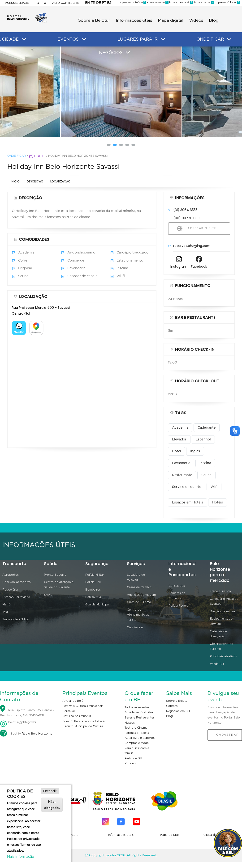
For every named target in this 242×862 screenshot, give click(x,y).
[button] (109, 145)
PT (104, 2)
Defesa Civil (93, 597)
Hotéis (217, 502)
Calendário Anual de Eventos (224, 601)
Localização (60, 181)
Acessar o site (201, 228)
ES (109, 2)
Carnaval (68, 711)
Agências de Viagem (141, 594)
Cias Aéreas (135, 627)
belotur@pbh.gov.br (21, 722)
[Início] (27, 14)
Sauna (206, 475)
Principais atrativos (223, 656)
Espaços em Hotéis (187, 502)
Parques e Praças (137, 732)
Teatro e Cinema (136, 727)
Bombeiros (93, 589)
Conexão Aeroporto (16, 582)
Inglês (195, 451)
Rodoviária (10, 589)
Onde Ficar (16, 155)
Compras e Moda (137, 743)
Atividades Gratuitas (139, 712)
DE (98, 2)
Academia (180, 427)
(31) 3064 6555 (185, 209)
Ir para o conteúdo (132, 2)
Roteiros (131, 763)
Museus (130, 722)
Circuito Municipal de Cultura (82, 726)
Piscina (205, 463)
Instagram (178, 266)
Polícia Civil (93, 582)
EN (87, 2)
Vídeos (196, 20)
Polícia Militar (94, 574)
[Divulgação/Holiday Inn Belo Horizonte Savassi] (18, 91)
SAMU (48, 594)
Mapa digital (170, 20)
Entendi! (50, 791)
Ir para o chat (203, 2)
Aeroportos (10, 574)
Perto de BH (133, 758)
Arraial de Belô (72, 700)
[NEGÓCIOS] (127, 52)
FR (93, 2)
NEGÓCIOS (111, 53)
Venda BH (217, 664)
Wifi (214, 487)
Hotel (39, 156)
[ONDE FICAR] (229, 39)
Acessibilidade (17, 2)
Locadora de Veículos (136, 577)
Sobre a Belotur (94, 20)
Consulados (177, 585)
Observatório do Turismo (221, 646)
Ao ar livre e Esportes (140, 737)
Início (15, 181)
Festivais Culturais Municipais (82, 706)
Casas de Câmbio (139, 587)
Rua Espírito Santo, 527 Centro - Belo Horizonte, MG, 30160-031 (27, 713)
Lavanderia (181, 463)
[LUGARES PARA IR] (162, 39)
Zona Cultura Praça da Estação (84, 721)
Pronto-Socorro (55, 574)
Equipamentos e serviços (221, 621)
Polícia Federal (179, 605)
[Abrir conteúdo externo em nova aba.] (19, 323)
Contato (172, 706)
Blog (214, 20)
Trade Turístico (220, 591)
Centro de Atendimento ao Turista (138, 614)
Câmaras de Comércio (177, 596)
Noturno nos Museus (76, 716)
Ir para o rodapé (180, 2)
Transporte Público (15, 619)
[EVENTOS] (84, 39)
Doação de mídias (222, 611)
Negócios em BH (178, 711)
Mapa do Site (169, 834)
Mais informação (20, 856)
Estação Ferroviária (16, 597)
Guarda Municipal (97, 604)
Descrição (35, 181)
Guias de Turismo (139, 602)
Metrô (6, 604)
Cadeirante (207, 427)
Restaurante (182, 475)
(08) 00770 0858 (187, 218)
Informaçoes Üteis (121, 834)
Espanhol (203, 439)
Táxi (5, 612)
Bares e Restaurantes (140, 717)
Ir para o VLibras (226, 2)
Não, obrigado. (52, 804)
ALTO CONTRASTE (65, 2)
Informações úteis (134, 20)
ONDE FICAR (210, 39)
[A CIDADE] (24, 39)
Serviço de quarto (186, 487)
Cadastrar (227, 734)
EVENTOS (68, 39)
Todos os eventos (137, 707)
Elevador (179, 439)
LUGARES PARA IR (137, 39)
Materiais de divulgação (218, 634)
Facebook (199, 266)
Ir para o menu (157, 2)
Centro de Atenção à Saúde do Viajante (58, 585)
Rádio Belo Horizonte (37, 733)
